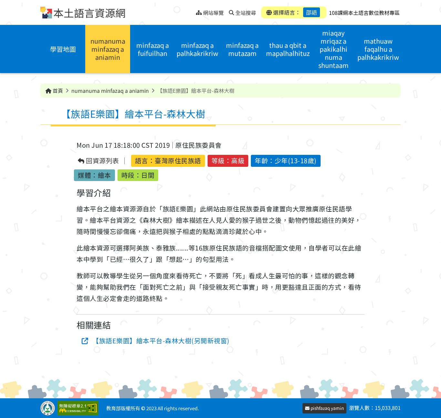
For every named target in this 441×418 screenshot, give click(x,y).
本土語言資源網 (89, 12)
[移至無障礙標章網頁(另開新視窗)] (79, 408)
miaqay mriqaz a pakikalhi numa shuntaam (333, 49)
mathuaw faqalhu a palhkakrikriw (378, 49)
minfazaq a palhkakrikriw (197, 49)
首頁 (57, 90)
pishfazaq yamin (327, 408)
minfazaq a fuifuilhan (152, 49)
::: (191, 10)
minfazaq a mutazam (242, 49)
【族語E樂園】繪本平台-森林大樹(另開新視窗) (161, 340)
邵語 (311, 12)
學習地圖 (63, 49)
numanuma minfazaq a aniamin (107, 49)
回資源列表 (102, 160)
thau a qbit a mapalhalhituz (288, 49)
